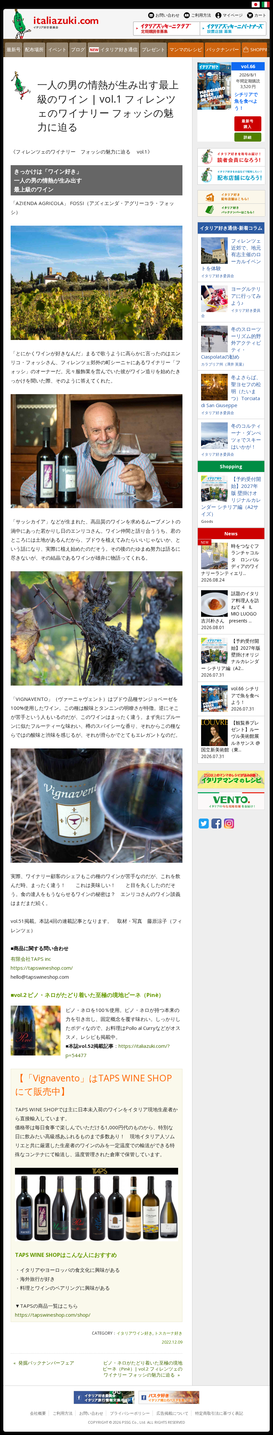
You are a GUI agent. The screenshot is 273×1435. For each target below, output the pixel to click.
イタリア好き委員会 (217, 275)
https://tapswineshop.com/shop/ (53, 1314)
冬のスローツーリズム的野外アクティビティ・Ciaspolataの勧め (231, 343)
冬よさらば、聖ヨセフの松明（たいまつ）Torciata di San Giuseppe (231, 391)
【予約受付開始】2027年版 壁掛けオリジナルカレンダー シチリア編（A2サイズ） (231, 496)
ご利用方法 (63, 1413)
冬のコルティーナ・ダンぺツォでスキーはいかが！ (246, 436)
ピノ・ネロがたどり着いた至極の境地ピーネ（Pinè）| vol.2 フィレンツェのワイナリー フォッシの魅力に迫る (142, 1369)
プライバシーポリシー (130, 1413)
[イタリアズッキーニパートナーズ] (233, 29)
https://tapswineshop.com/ (42, 967)
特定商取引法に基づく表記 (219, 1413)
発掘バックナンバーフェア (43, 1363)
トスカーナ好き (168, 1333)
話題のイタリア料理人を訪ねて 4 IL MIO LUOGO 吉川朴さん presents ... (231, 607)
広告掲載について (172, 1413)
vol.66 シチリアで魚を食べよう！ (245, 695)
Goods (207, 521)
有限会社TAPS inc (31, 958)
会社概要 (38, 1413)
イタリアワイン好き (134, 1333)
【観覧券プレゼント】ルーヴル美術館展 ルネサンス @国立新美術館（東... (232, 736)
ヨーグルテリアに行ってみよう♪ (246, 295)
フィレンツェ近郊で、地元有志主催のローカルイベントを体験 (231, 254)
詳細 (248, 137)
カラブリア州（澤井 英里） (223, 364)
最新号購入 (248, 123)
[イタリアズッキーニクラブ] (166, 29)
